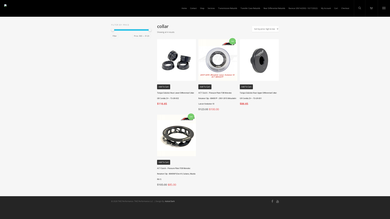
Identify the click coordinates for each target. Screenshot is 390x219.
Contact (193, 8)
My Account (326, 8)
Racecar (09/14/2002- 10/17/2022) (303, 8)
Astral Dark (170, 201)
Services (211, 8)
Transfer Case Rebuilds (250, 8)
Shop (202, 8)
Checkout (345, 8)
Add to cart (164, 86)
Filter (115, 36)
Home (184, 8)
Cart (336, 8)
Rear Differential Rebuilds (274, 8)
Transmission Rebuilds (227, 8)
